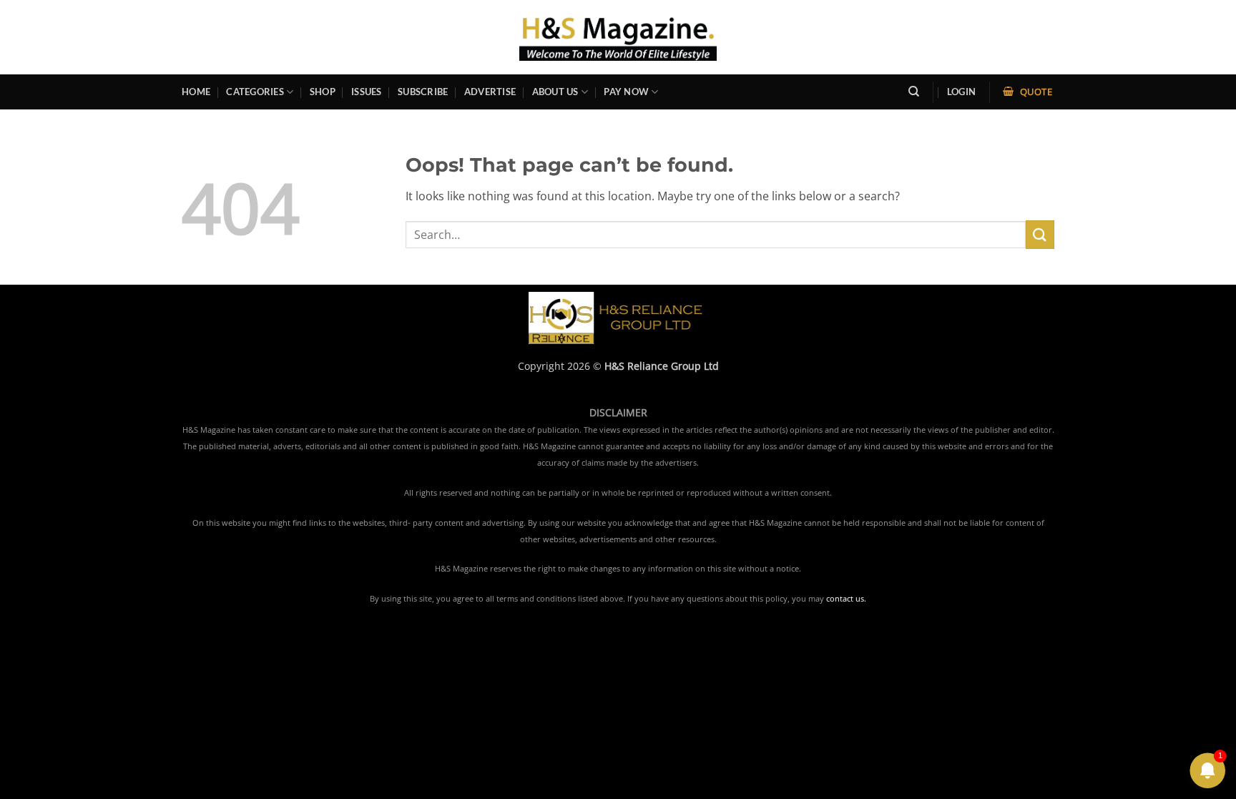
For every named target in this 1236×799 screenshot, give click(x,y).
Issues (366, 91)
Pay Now (626, 91)
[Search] (913, 91)
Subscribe (423, 91)
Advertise (490, 91)
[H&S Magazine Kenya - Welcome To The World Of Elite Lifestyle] (618, 37)
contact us (845, 599)
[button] (961, 91)
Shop (322, 91)
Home (196, 91)
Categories (255, 91)
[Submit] (1040, 234)
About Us (555, 91)
